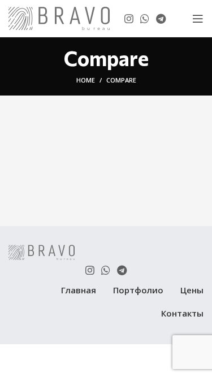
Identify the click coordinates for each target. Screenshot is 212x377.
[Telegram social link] (161, 18)
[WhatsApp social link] (145, 18)
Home (85, 80)
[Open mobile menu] (198, 18)
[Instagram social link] (129, 18)
